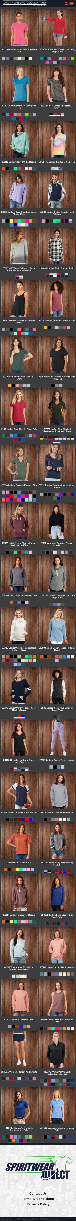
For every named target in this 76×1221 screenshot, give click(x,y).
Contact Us (38, 1193)
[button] (66, 3)
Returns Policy (38, 1204)
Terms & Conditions (38, 1199)
